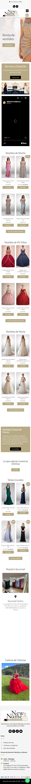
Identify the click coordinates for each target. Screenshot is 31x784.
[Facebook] (10, 731)
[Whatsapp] (17, 6)
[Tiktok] (17, 731)
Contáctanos (9, 45)
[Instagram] (13, 731)
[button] (27, 10)
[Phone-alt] (14, 6)
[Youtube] (20, 731)
